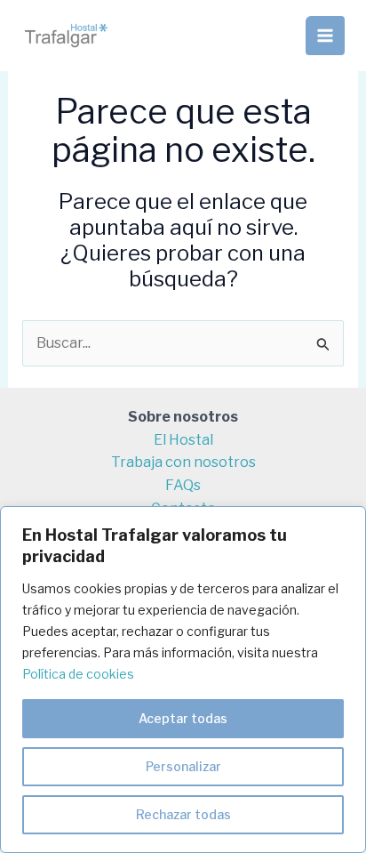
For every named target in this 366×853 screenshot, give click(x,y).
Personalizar (183, 766)
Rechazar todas (183, 814)
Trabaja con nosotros (183, 462)
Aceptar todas (183, 718)
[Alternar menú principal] (325, 35)
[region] (183, 679)
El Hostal (183, 439)
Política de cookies (78, 673)
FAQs (183, 485)
